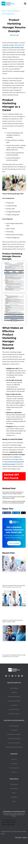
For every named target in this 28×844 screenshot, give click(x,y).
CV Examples (14, 730)
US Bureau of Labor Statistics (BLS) (13, 47)
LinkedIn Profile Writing (14, 696)
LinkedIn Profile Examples (14, 738)
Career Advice (14, 784)
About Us (14, 759)
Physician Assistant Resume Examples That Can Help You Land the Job (13, 586)
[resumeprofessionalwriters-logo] (7, 3)
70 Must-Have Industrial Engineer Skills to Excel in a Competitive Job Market (13, 502)
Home (4, 11)
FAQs (14, 801)
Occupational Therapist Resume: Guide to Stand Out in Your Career (13, 655)
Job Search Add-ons (14, 709)
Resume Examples (13, 11)
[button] (6, 513)
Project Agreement (14, 768)
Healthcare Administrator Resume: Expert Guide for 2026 (12, 621)
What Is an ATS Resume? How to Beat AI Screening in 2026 (13, 497)
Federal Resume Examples (14, 734)
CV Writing (14, 692)
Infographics (14, 797)
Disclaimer (24, 837)
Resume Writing (14, 688)
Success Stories (14, 788)
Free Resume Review (14, 713)
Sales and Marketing (8, 14)
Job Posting (14, 705)
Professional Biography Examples (14, 747)
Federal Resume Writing (14, 701)
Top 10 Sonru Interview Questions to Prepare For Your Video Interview (13, 492)
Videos (14, 793)
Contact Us (14, 772)
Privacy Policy (18, 837)
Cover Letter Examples (14, 743)
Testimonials (14, 763)
